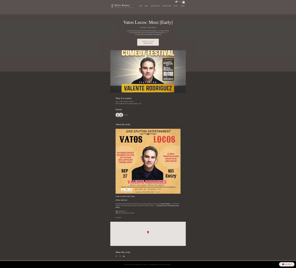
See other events (148, 43)
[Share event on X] (120, 256)
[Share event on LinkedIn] (124, 256)
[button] (183, 1)
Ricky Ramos (122, 5)
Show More (118, 217)
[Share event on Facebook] (116, 256)
